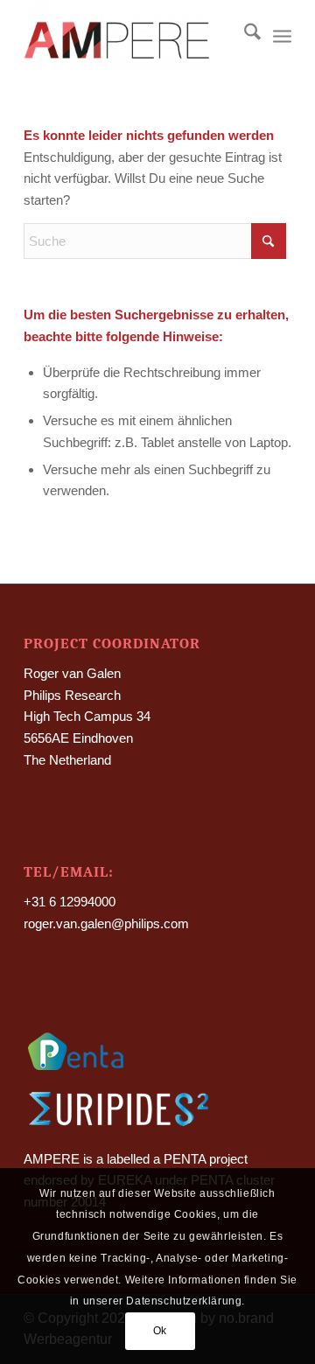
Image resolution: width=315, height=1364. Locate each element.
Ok (160, 1331)
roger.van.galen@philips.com (106, 923)
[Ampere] (131, 35)
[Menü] (282, 35)
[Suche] (244, 35)
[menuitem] (244, 35)
